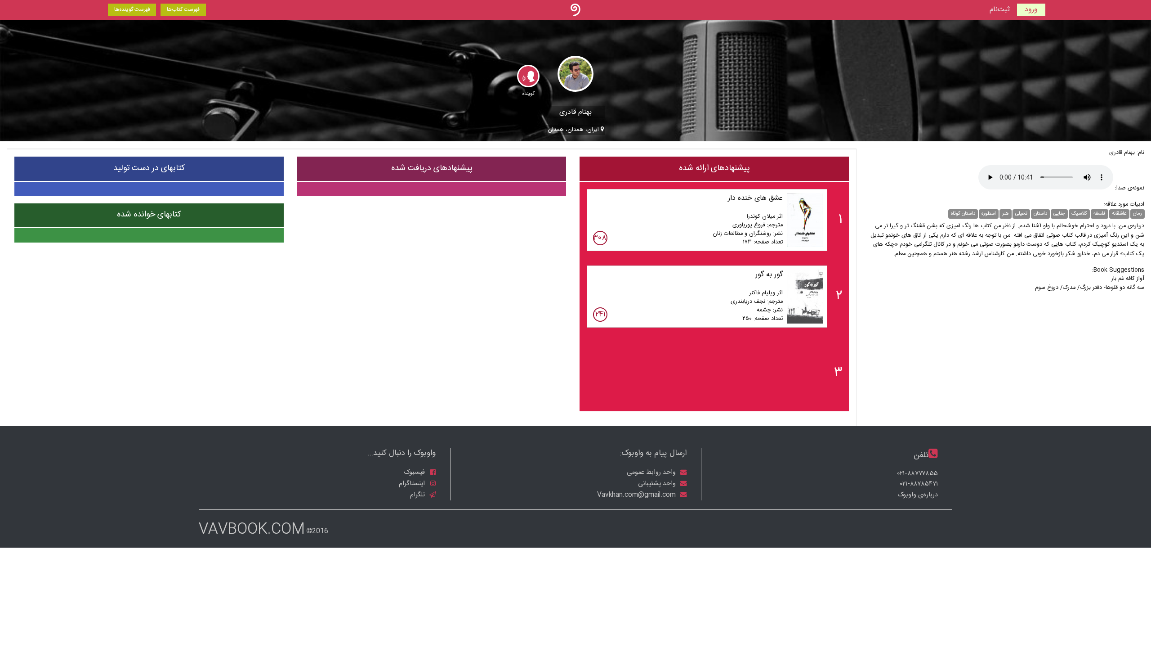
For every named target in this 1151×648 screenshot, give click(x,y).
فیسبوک (415, 472)
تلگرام (418, 494)
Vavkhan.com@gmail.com (637, 494)
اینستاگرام (413, 483)
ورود (1031, 10)
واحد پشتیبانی (658, 483)
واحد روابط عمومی (652, 472)
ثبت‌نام (1000, 10)
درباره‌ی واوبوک (917, 495)
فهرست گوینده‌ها (132, 9)
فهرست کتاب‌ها (183, 9)
